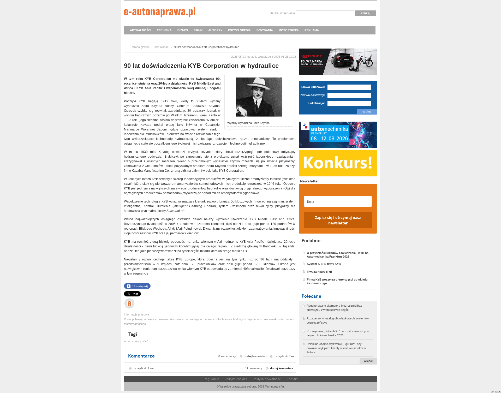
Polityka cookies (235, 379)
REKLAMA (312, 30)
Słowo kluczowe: (313, 86)
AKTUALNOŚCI (140, 30)
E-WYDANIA (265, 30)
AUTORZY (215, 30)
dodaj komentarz (255, 356)
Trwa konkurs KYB (319, 271)
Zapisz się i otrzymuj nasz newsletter (338, 220)
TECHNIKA (164, 30)
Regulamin (211, 379)
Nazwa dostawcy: (313, 95)
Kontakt (292, 379)
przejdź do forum (285, 356)
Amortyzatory (132, 341)
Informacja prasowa (136, 314)
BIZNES (182, 30)
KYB (145, 341)
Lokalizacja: (316, 103)
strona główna (141, 47)
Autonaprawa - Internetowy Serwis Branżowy (159, 13)
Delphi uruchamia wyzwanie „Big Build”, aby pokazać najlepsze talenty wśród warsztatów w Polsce (336, 348)
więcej (368, 360)
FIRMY (198, 30)
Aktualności (161, 47)
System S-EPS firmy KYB (324, 263)
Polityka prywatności (267, 379)
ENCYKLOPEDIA (239, 30)
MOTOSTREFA (289, 30)
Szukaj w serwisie (282, 13)
